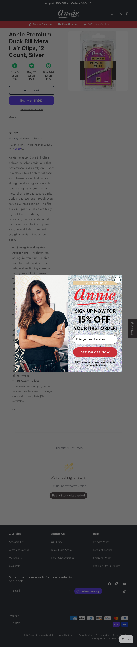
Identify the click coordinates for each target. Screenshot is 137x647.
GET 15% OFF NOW (95, 352)
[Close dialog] (117, 280)
